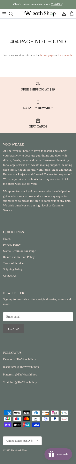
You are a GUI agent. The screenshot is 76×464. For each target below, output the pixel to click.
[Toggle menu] (4, 13)
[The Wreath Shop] (38, 13)
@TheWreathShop (25, 374)
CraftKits (56, 4)
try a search (65, 55)
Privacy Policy (12, 244)
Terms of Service (13, 263)
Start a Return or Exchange (19, 250)
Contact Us (10, 275)
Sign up (13, 328)
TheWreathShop (26, 359)
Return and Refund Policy (19, 257)
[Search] (13, 13)
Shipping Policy (12, 269)
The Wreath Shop (19, 450)
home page (47, 55)
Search (7, 238)
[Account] (63, 13)
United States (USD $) (19, 440)
